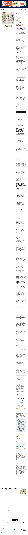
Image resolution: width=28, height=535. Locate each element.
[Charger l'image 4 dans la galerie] (11, 26)
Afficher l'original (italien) (20, 459)
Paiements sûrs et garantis (10, 501)
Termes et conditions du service (10, 491)
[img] (18, 408)
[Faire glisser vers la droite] (13, 26)
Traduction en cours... (20, 433)
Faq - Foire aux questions (16, 493)
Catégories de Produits (10, 508)
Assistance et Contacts (16, 491)
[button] (2, 9)
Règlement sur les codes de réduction (10, 504)
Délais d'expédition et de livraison (10, 498)
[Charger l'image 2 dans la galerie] (7, 26)
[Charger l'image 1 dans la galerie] (5, 26)
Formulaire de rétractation (16, 496)
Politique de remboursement (10, 494)
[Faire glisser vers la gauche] (3, 26)
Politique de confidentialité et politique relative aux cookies (10, 512)
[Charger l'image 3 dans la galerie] (9, 26)
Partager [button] (18, 481)
